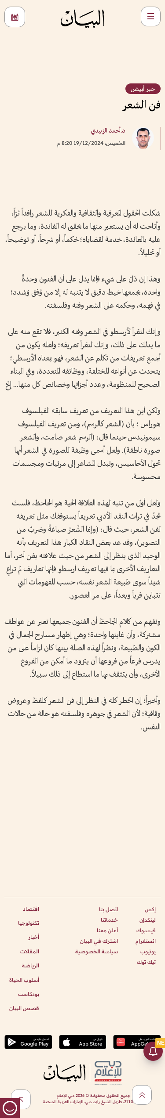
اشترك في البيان (99, 941)
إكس (150, 909)
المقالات (29, 951)
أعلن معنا (107, 930)
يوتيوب (148, 951)
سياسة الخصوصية (96, 951)
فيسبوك (146, 930)
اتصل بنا (108, 909)
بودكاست (28, 994)
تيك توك (146, 962)
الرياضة (30, 965)
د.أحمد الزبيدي (108, 131)
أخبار (33, 937)
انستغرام (146, 941)
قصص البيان (24, 1008)
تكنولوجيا (28, 923)
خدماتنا (109, 919)
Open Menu (150, 16)
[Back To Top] (142, 1095)
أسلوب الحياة (24, 980)
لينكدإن (147, 919)
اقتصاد (31, 908)
